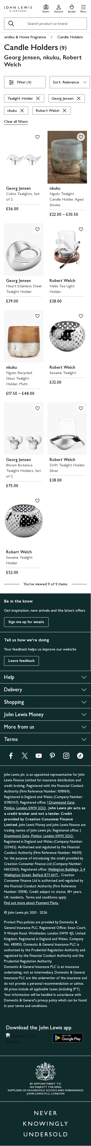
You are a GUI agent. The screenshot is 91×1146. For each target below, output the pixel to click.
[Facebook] (11, 757)
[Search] (11, 23)
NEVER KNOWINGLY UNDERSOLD (46, 1123)
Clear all (16, 121)
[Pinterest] (52, 757)
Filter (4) (24, 82)
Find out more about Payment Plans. (31, 903)
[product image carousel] (23, 157)
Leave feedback (21, 661)
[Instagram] (66, 757)
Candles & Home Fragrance (24, 36)
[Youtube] (39, 757)
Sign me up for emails (26, 622)
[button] (83, 8)
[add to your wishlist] (37, 137)
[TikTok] (80, 757)
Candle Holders (70, 36)
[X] (25, 757)
